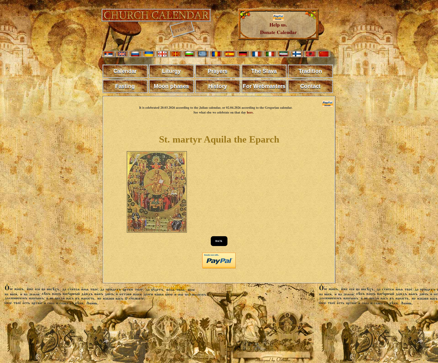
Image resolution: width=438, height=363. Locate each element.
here (250, 112)
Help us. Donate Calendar (278, 28)
